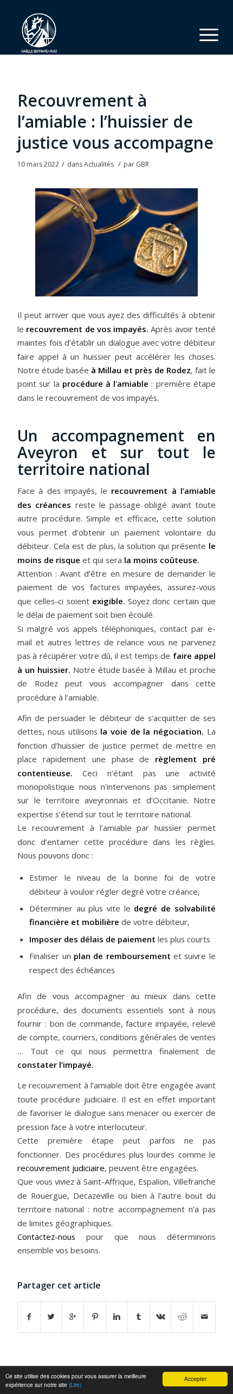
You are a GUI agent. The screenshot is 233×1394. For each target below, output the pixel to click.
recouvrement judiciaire (61, 1167)
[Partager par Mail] (204, 1316)
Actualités (99, 164)
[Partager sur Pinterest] (94, 1316)
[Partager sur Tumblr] (138, 1316)
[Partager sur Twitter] (51, 1316)
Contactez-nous (46, 1236)
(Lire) (75, 1384)
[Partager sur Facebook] (29, 1316)
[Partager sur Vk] (160, 1316)
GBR (142, 164)
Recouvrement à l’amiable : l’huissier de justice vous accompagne (115, 121)
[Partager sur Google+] (72, 1316)
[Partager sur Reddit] (182, 1316)
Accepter (195, 1379)
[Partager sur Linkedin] (116, 1316)
